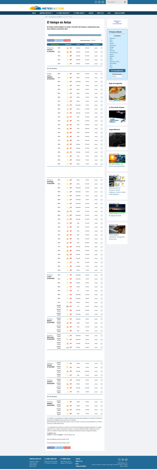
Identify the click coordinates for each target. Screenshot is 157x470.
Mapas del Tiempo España (51, 461)
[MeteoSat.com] (46, 8)
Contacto (125, 464)
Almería (112, 43)
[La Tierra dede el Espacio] (117, 116)
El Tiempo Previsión (63, 13)
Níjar (111, 58)
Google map (71, 434)
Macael (112, 54)
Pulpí (111, 59)
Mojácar (112, 56)
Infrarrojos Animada (34, 461)
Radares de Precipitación (66, 463)
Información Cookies (118, 464)
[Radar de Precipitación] (117, 94)
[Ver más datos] (101, 48)
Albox (111, 41)
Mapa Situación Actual (66, 461)
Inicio (34, 13)
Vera (111, 65)
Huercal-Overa (114, 52)
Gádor (111, 49)
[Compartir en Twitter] (99, 2)
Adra (111, 40)
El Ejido (112, 47)
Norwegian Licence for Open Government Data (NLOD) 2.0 (80, 421)
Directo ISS (100, 13)
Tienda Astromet (119, 13)
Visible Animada (33, 463)
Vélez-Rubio (113, 63)
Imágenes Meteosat (45, 13)
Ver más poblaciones (117, 71)
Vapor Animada (33, 464)
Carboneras (113, 45)
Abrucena (112, 38)
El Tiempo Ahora (79, 13)
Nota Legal (109, 464)
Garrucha (112, 50)
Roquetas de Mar (114, 61)
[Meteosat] (117, 140)
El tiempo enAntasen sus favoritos (117, 22)
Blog (109, 13)
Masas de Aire (32, 466)
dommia (126, 466)
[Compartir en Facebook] (95, 2)
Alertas (91, 13)
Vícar (111, 67)
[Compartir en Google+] (102, 2)
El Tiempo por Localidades (55, 16)
